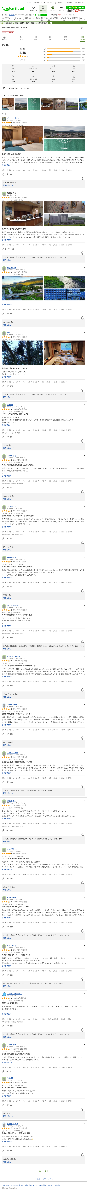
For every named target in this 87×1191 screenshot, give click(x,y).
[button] (8, 104)
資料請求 (57, 1185)
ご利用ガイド (38, 2)
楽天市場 (69, 2)
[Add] (82, 28)
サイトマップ (48, 2)
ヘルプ (29, 2)
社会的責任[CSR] (31, 1185)
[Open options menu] (83, 118)
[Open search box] (4, 88)
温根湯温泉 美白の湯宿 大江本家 (14, 27)
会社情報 (5, 1185)
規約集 (50, 1185)
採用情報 (42, 1185)
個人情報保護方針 (17, 1185)
